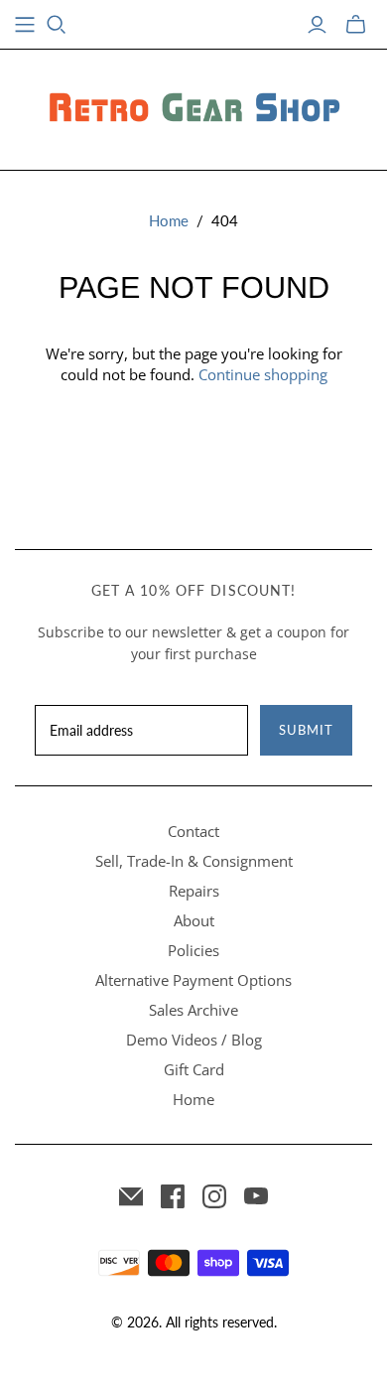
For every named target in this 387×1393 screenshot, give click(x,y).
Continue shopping (262, 374)
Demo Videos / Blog (194, 1039)
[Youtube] (256, 1196)
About (194, 920)
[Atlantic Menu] (25, 25)
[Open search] (56, 25)
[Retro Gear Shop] (193, 106)
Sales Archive (193, 1010)
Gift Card (194, 1069)
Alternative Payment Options (193, 980)
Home (169, 220)
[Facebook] (173, 1196)
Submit (306, 730)
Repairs (194, 891)
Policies (193, 950)
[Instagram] (214, 1196)
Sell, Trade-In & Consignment (194, 861)
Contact (193, 831)
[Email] (131, 1196)
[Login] (317, 25)
